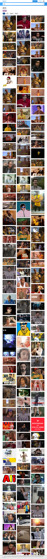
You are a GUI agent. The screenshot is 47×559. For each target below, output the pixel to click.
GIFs (7, 13)
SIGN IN (40, 1)
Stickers (11, 13)
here (4, 557)
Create (35, 1)
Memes (16, 13)
